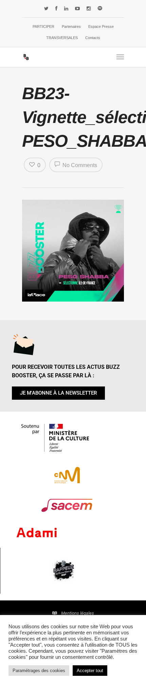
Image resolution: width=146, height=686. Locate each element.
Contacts (92, 38)
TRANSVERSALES (62, 38)
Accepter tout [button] (90, 670)
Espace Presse (101, 26)
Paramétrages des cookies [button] (39, 670)
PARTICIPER (43, 26)
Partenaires (71, 26)
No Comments (79, 165)
